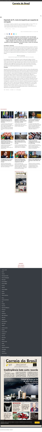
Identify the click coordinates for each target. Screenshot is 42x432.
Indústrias (4, 313)
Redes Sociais (4, 341)
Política (13, 28)
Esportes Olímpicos (5, 307)
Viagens (3, 325)
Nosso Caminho (21, 265)
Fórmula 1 (4, 309)
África (3, 297)
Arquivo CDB (4, 269)
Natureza (3, 317)
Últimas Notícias (8, 28)
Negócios (3, 319)
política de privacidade (5, 423)
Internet (3, 335)
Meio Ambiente (5, 315)
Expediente (21, 263)
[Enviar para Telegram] (13, 34)
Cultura (3, 273)
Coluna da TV (4, 331)
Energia (3, 303)
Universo (3, 351)
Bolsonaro (7, 89)
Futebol (3, 311)
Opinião (3, 287)
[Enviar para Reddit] (11, 34)
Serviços (3, 345)
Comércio (3, 333)
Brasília (3, 329)
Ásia (2, 301)
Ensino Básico (4, 281)
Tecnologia (4, 349)
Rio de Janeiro (4, 321)
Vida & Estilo (4, 353)
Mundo (3, 339)
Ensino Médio (4, 283)
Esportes (3, 305)
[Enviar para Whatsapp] (16, 34)
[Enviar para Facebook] (9, 34)
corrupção (11, 89)
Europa (3, 285)
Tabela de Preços (21, 266)
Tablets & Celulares (5, 347)
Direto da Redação (5, 277)
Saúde (3, 343)
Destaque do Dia (5, 275)
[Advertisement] (21, 10)
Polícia (3, 291)
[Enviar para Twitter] (7, 34)
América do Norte (5, 299)
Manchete (4, 337)
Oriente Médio (4, 289)
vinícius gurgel (18, 89)
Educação (3, 279)
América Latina (4, 327)
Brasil (3, 271)
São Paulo (4, 323)
